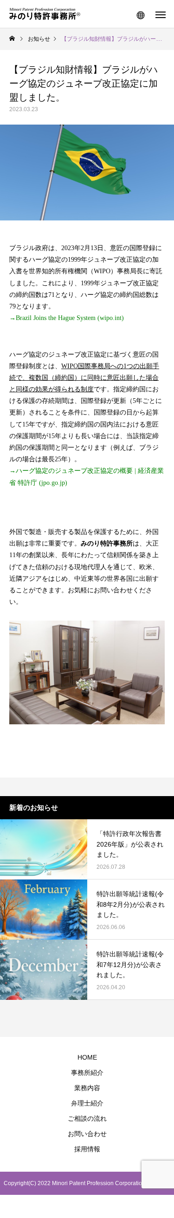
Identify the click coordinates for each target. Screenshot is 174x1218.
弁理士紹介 (87, 1103)
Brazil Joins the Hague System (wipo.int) (70, 317)
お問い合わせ (87, 1133)
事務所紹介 (87, 1072)
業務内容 (87, 1088)
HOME (87, 1057)
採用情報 (87, 1149)
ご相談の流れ (87, 1118)
